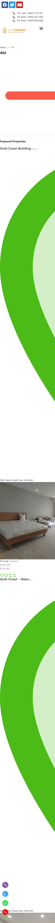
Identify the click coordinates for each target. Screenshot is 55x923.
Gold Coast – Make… (16, 579)
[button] (41, 28)
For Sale (4, 561)
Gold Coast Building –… (18, 148)
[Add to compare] (14, 575)
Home (3, 47)
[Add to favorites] (6, 575)
